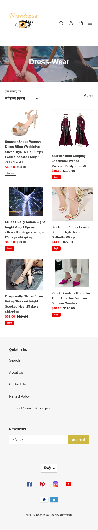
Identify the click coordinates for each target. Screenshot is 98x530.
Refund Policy (19, 396)
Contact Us (17, 384)
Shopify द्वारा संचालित (61, 515)
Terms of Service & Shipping (30, 408)
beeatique (42, 515)
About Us (16, 372)
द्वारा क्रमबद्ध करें (13, 91)
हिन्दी (47, 468)
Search (14, 360)
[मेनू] (90, 23)
